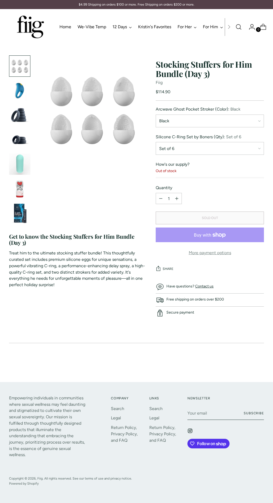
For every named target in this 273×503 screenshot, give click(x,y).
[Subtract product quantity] (177, 198)
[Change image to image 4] (19, 139)
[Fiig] (30, 26)
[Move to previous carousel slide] (247, 363)
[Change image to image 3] (19, 115)
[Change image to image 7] (19, 213)
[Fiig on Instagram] (190, 431)
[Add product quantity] (161, 198)
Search (117, 408)
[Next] (229, 27)
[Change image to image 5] (19, 164)
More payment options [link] (210, 252)
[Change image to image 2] (19, 90)
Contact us (204, 286)
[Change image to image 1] (19, 66)
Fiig (159, 82)
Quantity (164, 187)
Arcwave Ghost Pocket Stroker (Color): (198, 109)
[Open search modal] (238, 27)
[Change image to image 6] (19, 188)
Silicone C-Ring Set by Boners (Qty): (198, 136)
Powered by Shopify (24, 483)
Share (168, 269)
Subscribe (254, 413)
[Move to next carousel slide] (259, 363)
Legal (116, 417)
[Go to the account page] (249, 27)
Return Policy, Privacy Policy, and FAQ (124, 434)
